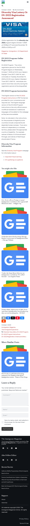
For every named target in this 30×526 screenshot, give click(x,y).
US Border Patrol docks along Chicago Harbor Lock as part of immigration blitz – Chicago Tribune (15, 238)
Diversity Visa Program (14, 151)
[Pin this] (17, 317)
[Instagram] (16, 460)
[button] (28, 2)
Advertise (4, 502)
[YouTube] (16, 448)
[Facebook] (3, 448)
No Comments (19, 10)
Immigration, (13, 51)
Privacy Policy (23, 519)
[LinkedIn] (12, 448)
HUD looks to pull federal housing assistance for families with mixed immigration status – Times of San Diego (15, 375)
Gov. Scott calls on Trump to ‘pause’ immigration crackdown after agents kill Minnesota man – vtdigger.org (15, 201)
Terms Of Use (24, 523)
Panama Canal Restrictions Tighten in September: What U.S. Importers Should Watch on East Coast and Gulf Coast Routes (14, 480)
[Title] (3, 2)
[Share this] (8, 317)
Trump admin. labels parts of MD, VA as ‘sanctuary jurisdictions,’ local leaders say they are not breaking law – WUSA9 (15, 311)
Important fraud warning (13, 157)
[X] (7, 448)
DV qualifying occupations (14, 160)
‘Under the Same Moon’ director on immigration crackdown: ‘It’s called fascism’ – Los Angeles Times (13, 275)
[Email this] (4, 317)
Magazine (5, 51)
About (3, 499)
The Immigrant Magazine (12, 439)
